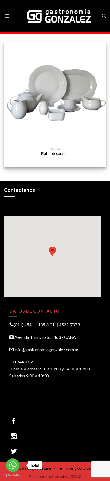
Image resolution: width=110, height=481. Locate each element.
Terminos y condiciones (78, 468)
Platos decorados (55, 153)
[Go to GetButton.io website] (12, 475)
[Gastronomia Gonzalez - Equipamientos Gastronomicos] (59, 16)
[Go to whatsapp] (12, 465)
